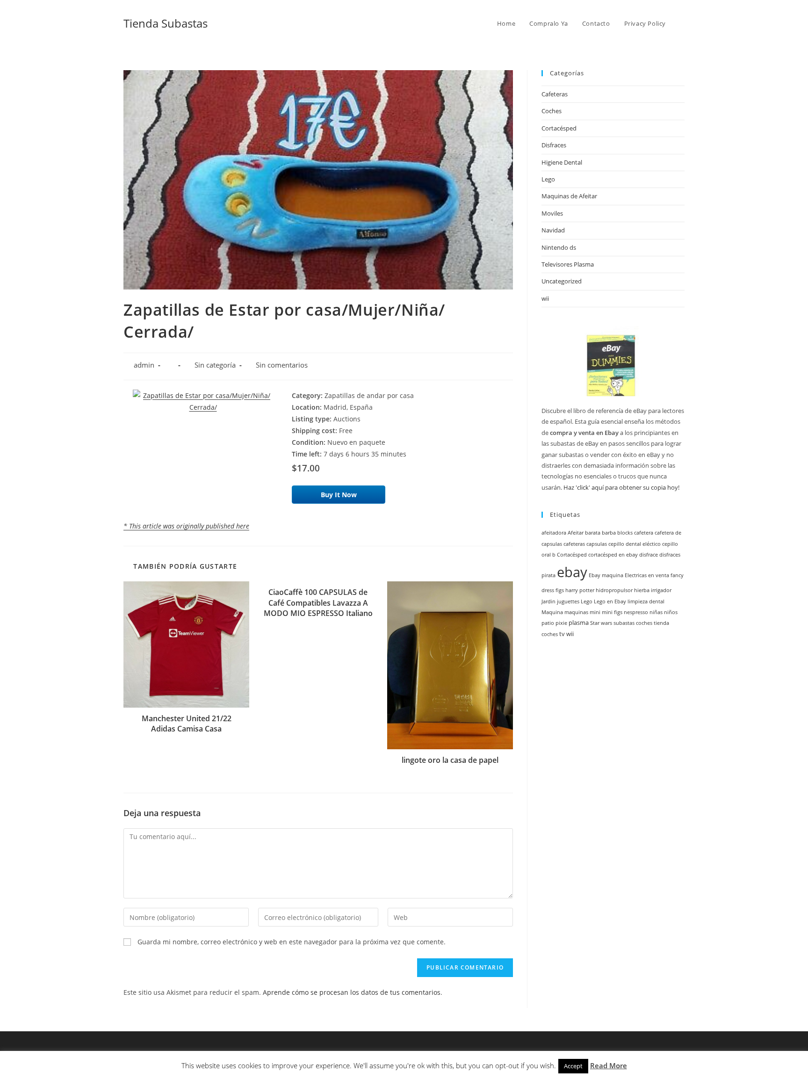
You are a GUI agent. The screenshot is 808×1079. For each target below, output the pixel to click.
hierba (641, 590)
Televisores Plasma (567, 264)
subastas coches (632, 623)
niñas (656, 612)
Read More (608, 1065)
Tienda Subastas (165, 23)
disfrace (648, 554)
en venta (658, 575)
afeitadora (553, 532)
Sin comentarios (282, 365)
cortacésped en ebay (613, 554)
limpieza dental (646, 601)
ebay (572, 572)
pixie (561, 623)
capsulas (596, 544)
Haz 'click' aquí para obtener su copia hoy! (621, 487)
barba (609, 532)
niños (671, 612)
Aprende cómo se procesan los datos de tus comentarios (351, 992)
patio (547, 623)
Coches (551, 111)
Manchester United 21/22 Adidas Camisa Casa (186, 723)
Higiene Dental (561, 162)
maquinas (576, 612)
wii (545, 298)
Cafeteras (554, 94)
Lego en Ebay (610, 601)
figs (560, 590)
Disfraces (553, 145)
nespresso (636, 612)
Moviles (552, 213)
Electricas (636, 575)
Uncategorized (561, 281)
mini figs (612, 612)
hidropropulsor (614, 590)
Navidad (553, 230)
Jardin (548, 601)
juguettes (568, 601)
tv (562, 634)
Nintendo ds (558, 247)
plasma (579, 623)
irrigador (661, 590)
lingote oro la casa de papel (450, 760)
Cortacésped (559, 128)
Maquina (552, 612)
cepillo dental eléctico (634, 544)
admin (144, 365)
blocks (625, 532)
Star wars (601, 623)
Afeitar (576, 532)
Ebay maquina (606, 575)
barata (592, 532)
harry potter (579, 590)
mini (595, 612)
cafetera (643, 532)
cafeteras (574, 544)
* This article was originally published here (186, 525)
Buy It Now (339, 494)
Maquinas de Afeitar (569, 196)
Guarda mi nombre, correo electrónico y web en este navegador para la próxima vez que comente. (291, 941)
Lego (548, 179)
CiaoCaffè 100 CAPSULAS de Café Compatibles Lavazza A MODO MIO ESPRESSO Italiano (318, 602)
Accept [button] (573, 1066)
